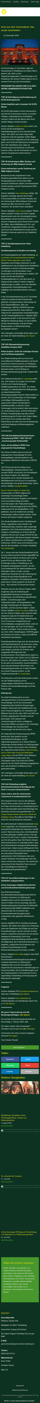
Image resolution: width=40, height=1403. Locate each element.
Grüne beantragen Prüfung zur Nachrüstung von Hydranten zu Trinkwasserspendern (18, 1233)
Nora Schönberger (22, 193)
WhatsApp (30, 1029)
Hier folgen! (13, 1036)
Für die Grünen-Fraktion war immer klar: (15, 490)
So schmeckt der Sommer (11, 1176)
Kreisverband (6, 2)
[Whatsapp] (25, 5)
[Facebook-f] (20, 5)
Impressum (20, 1385)
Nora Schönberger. (7, 548)
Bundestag (24, 2)
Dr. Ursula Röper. (24, 674)
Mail (20, 1029)
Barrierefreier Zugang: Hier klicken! (13, 1329)
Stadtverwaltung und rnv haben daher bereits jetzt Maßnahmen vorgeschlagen (19, 752)
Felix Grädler (18, 954)
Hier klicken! (30, 336)
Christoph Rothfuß (20, 486)
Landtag (16, 2)
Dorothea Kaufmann (28, 991)
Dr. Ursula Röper (27, 379)
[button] (37, 11)
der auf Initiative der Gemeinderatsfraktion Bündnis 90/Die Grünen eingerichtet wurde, (19, 257)
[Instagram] (15, 5)
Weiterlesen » (7, 1126)
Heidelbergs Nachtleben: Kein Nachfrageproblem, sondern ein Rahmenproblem (14, 1117)
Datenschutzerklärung (20, 1390)
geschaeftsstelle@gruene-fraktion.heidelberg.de (17, 1344)
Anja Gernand (21, 211)
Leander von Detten (21, 126)
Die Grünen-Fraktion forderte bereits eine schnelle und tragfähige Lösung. (18, 814)
